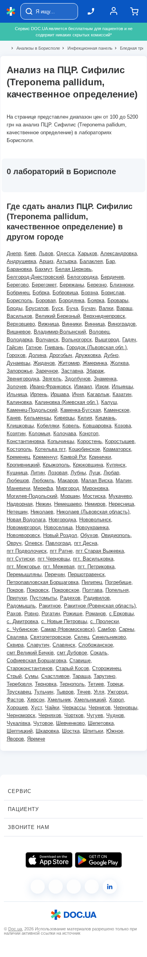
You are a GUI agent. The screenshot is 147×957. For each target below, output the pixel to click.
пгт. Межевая (58, 567)
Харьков (87, 253)
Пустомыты (43, 598)
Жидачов (44, 363)
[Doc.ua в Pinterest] (110, 887)
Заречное (47, 371)
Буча (72, 308)
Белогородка (82, 277)
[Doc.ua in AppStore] (49, 860)
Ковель (71, 426)
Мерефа (43, 488)
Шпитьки (93, 731)
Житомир (69, 363)
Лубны (78, 473)
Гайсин (15, 347)
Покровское (65, 590)
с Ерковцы (121, 613)
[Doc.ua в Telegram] (74, 887)
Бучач (88, 308)
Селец (81, 637)
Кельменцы (37, 418)
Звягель (52, 379)
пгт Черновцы (54, 559)
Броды (14, 308)
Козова (122, 426)
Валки (106, 308)
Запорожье (20, 371)
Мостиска (94, 496)
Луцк (94, 473)
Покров (15, 590)
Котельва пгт (50, 449)
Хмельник (59, 700)
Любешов (18, 480)
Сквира (15, 645)
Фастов (15, 700)
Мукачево (120, 496)
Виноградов (122, 324)
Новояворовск (23, 535)
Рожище (72, 613)
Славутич (38, 645)
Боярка (95, 300)
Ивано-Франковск (50, 386)
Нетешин (17, 512)
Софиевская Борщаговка (36, 660)
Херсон (35, 700)
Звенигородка (23, 379)
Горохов (16, 355)
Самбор (107, 629)
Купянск (115, 465)
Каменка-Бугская (80, 410)
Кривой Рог (73, 457)
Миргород (67, 488)
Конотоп (88, 433)
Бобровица (65, 293)
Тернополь (72, 684)
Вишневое (19, 332)
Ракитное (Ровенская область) (100, 606)
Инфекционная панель (87, 48)
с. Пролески (104, 621)
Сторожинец (106, 668)
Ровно (31, 613)
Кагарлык (98, 394)
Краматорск (117, 449)
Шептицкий (20, 731)
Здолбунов (78, 379)
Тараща (82, 676)
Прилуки (17, 598)
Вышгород (107, 339)
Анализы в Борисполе (35, 48)
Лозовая (57, 473)
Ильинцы (122, 386)
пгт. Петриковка (96, 567)
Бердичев (112, 277)
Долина (37, 355)
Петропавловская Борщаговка (42, 582)
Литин (38, 473)
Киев (30, 253)
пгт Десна (85, 543)
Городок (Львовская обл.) (97, 347)
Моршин (70, 496)
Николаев (42, 512)
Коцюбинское (84, 449)
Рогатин (51, 613)
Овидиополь (116, 535)
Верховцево (21, 324)
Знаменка (105, 379)
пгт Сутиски (20, 559)
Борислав (112, 293)
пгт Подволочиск (27, 551)
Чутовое (43, 723)
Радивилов (96, 598)
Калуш (109, 402)
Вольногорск (77, 339)
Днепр (14, 253)
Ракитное (50, 606)
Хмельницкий (90, 700)
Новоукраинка (92, 527)
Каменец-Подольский (32, 410)
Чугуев (95, 715)
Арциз (46, 261)
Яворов (15, 739)
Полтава (92, 590)
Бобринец (18, 293)
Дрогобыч (60, 355)
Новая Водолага (26, 520)
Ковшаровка (97, 426)
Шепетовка (101, 723)
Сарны (126, 629)
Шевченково (70, 723)
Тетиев (96, 684)
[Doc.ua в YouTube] (92, 887)
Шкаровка (47, 731)
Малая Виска (97, 480)
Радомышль (21, 606)
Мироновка (95, 488)
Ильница (17, 394)
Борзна (89, 293)
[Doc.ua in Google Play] (98, 860)
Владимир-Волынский (60, 332)
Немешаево (68, 504)
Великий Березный (57, 316)
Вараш (124, 308)
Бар (110, 261)
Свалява (17, 637)
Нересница (121, 504)
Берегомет (44, 285)
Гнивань (54, 347)
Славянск (64, 645)
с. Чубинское (22, 629)
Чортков (73, 715)
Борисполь (20, 300)
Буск (57, 308)
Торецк (115, 684)
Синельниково (109, 637)
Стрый (14, 676)
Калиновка (19, 402)
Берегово (18, 285)
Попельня (117, 590)
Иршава (60, 394)
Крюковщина (88, 465)
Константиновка (25, 441)
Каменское (116, 410)
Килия (85, 418)
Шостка (71, 731)
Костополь (19, 449)
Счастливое (55, 676)
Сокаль (98, 653)
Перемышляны (24, 574)
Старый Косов (72, 668)
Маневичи (18, 488)
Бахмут (43, 269)
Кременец (18, 457)
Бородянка (71, 300)
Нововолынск (95, 520)
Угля (99, 692)
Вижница (48, 324)
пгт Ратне (61, 551)
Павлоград (58, 543)
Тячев (84, 692)
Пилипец (92, 582)
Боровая (46, 300)
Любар (111, 473)
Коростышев (119, 441)
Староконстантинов (30, 668)
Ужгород (117, 692)
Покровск (38, 590)
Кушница (17, 473)
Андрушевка (21, 261)
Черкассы (73, 707)
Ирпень (38, 394)
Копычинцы (60, 441)
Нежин (43, 504)
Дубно (111, 355)
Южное (114, 731)
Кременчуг (45, 457)
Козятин (16, 433)
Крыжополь (56, 465)
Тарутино (104, 676)
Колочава (64, 433)
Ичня (78, 394)
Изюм (102, 386)
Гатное (34, 347)
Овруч (14, 543)
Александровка (118, 253)
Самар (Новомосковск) (67, 629)
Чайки (52, 707)
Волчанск (47, 339)
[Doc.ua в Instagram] (56, 887)
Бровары (117, 300)
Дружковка (88, 355)
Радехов (70, 598)
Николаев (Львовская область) (92, 512)
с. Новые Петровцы (64, 621)
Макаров (68, 480)
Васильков (19, 316)
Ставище (80, 660)
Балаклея (91, 261)
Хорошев (17, 707)
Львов (46, 253)
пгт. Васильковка (93, 559)
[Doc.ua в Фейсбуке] (38, 887)
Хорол (116, 700)
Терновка (45, 684)
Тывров (65, 692)
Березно (97, 285)
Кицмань (105, 418)
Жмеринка (95, 363)
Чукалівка (18, 723)
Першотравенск (86, 574)
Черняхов (49, 715)
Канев (14, 418)
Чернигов (100, 707)
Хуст (36, 707)
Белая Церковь (73, 269)
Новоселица (58, 527)
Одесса (65, 253)
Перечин (55, 574)
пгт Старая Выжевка (100, 551)
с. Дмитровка (22, 621)
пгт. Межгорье (23, 567)
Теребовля (19, 684)
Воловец (99, 332)
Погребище (118, 582)
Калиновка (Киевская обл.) (66, 402)
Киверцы (64, 418)
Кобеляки (48, 426)
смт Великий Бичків (30, 653)
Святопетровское (50, 637)
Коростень (89, 441)
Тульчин (43, 692)
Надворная (20, 504)
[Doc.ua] (11, 11)
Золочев (17, 386)
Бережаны (72, 285)
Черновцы (125, 707)
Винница (95, 324)
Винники (72, 324)
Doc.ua (15, 928)
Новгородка (62, 520)
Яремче (36, 739)
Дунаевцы (18, 363)
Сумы (31, 676)
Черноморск (21, 715)
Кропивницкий (23, 465)
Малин (123, 480)
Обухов (89, 535)
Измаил (83, 386)
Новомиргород (24, 527)
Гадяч (129, 339)
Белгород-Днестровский (35, 277)
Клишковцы (20, 426)
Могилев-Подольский (32, 496)
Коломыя (39, 433)
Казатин (122, 394)
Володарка (20, 339)
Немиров (95, 504)
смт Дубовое (72, 653)
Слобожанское (95, 645)
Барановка (19, 269)
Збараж (95, 371)
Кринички (100, 457)
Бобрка (41, 293)
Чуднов (115, 715)
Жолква (119, 363)
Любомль (43, 480)
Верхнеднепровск (104, 316)
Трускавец (19, 692)
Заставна (72, 371)
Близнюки (121, 285)
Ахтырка (66, 261)
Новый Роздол (60, 535)
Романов (95, 613)
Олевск (33, 543)
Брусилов (37, 308)
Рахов (14, 613)
